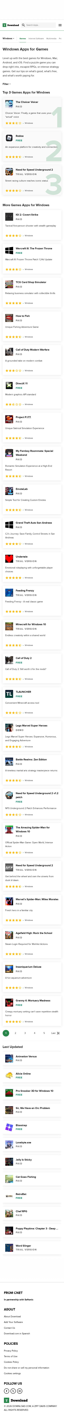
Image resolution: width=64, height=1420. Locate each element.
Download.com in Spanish (17, 1333)
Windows (7, 38)
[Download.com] (11, 25)
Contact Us (9, 1328)
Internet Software (36, 38)
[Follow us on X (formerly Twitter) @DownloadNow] (13, 1391)
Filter (6, 84)
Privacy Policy (11, 1350)
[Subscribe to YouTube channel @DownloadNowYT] (19, 1391)
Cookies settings (12, 1373)
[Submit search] (23, 25)
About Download (12, 1316)
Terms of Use (10, 1356)
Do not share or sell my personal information (26, 1367)
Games (23, 38)
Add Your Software (13, 1322)
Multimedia (51, 38)
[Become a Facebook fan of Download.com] (6, 1391)
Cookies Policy (11, 1362)
